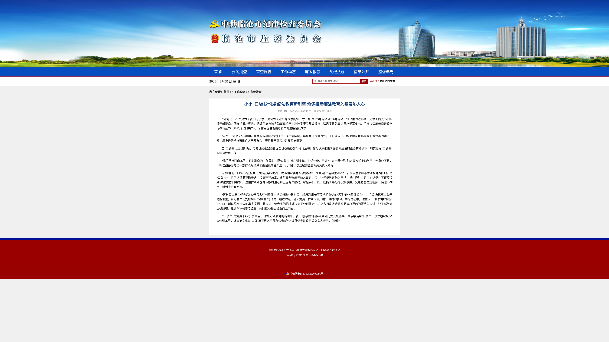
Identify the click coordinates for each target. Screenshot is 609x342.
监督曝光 (385, 72)
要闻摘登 (239, 72)
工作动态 (288, 72)
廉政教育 (312, 72)
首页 (226, 92)
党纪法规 (337, 72)
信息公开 (361, 72)
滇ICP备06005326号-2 (328, 250)
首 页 (218, 72)
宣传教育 (256, 92)
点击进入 (375, 81)
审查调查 (263, 72)
